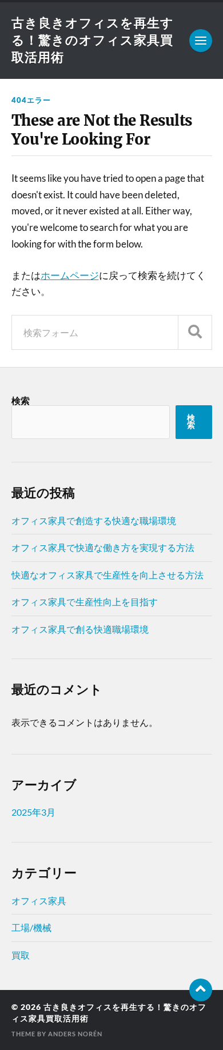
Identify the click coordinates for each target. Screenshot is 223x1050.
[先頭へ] (200, 990)
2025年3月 (33, 812)
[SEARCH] (195, 332)
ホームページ (70, 275)
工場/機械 (31, 927)
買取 (20, 954)
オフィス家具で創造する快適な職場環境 (93, 520)
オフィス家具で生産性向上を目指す (84, 601)
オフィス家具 (38, 900)
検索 (20, 400)
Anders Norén (75, 1033)
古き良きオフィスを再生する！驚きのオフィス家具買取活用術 (92, 40)
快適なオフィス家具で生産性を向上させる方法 (107, 574)
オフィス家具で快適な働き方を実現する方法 (102, 547)
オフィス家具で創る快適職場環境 (80, 629)
